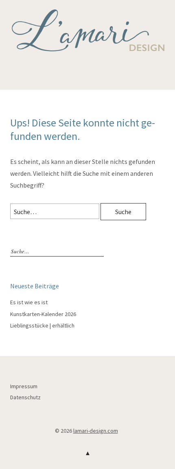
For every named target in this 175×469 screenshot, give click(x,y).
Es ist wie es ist (29, 302)
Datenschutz (25, 397)
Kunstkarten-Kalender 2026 (43, 314)
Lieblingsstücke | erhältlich (42, 325)
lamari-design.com (95, 430)
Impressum (23, 386)
